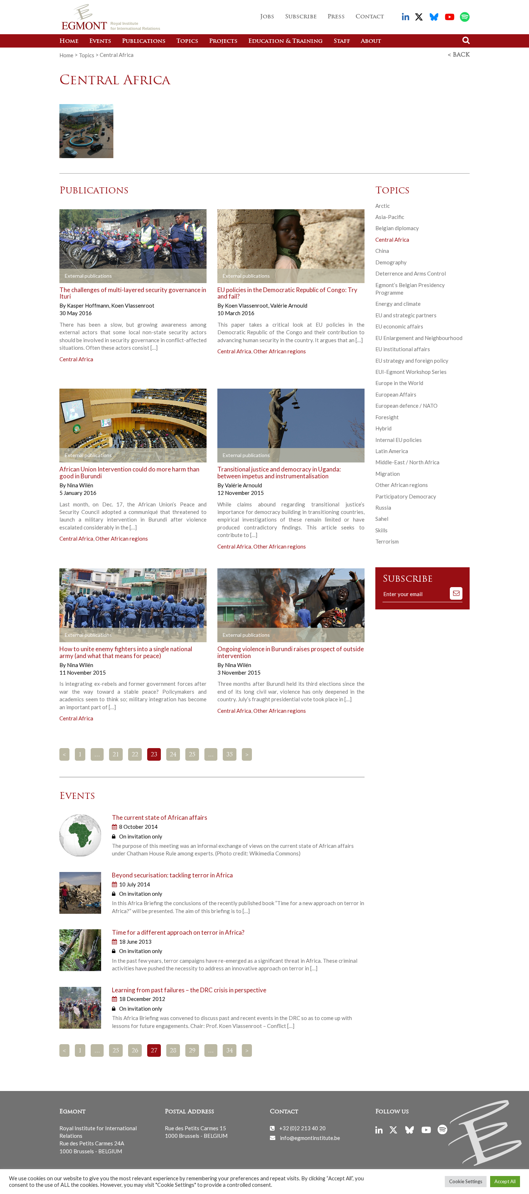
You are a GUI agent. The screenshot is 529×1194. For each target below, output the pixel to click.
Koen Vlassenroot (132, 305)
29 (192, 1051)
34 (229, 1051)
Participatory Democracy (405, 496)
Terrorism (387, 541)
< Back (459, 55)
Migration (387, 473)
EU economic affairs (399, 326)
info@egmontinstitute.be (310, 1137)
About (371, 41)
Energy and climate (398, 303)
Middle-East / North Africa (407, 462)
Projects (223, 41)
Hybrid (383, 428)
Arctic (382, 205)
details (153, 276)
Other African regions (279, 351)
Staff (342, 41)
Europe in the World (399, 383)
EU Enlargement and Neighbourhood (418, 338)
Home (68, 41)
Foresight (387, 417)
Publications (144, 41)
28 (173, 1051)
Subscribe (301, 17)
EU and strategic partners (406, 315)
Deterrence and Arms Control (410, 273)
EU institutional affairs (402, 349)
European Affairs (395, 394)
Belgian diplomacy (397, 228)
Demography (391, 262)
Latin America (391, 451)
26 (135, 1051)
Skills (381, 530)
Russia (383, 507)
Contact (370, 17)
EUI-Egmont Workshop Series (411, 371)
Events (100, 41)
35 (229, 755)
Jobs (267, 17)
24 (173, 755)
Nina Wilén (80, 485)
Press (336, 17)
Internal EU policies (398, 440)
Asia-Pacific (389, 217)
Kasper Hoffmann (88, 305)
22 (135, 755)
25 (192, 755)
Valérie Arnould (288, 305)
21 (116, 755)
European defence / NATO (406, 405)
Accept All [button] (505, 1181)
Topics (187, 41)
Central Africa (76, 359)
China (382, 250)
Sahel (381, 518)
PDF (80, 276)
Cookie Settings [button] (465, 1181)
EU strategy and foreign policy (411, 360)
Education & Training (285, 41)
